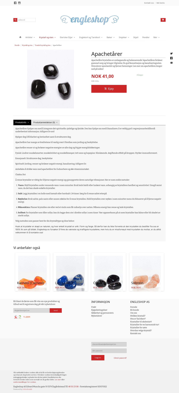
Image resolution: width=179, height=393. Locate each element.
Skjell (135, 37)
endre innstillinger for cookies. (24, 382)
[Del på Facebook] (171, 58)
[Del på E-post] (171, 63)
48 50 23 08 (73, 386)
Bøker (109, 37)
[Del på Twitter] (171, 53)
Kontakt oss (135, 333)
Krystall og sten (46, 37)
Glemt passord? (120, 358)
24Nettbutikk (27, 389)
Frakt (93, 307)
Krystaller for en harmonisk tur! (144, 324)
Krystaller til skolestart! (141, 322)
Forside (17, 45)
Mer (155, 37)
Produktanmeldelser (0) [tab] (44, 122)
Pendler (146, 37)
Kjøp (111, 88)
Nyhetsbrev (96, 316)
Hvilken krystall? (137, 316)
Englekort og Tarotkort (89, 37)
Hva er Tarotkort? (138, 319)
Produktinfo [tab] (20, 122)
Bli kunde (134, 310)
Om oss (133, 313)
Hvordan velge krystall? (141, 330)
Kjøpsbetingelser (99, 310)
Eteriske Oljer (66, 37)
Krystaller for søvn (138, 327)
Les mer (58, 380)
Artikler (29, 37)
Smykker (123, 37)
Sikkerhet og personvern (102, 313)
